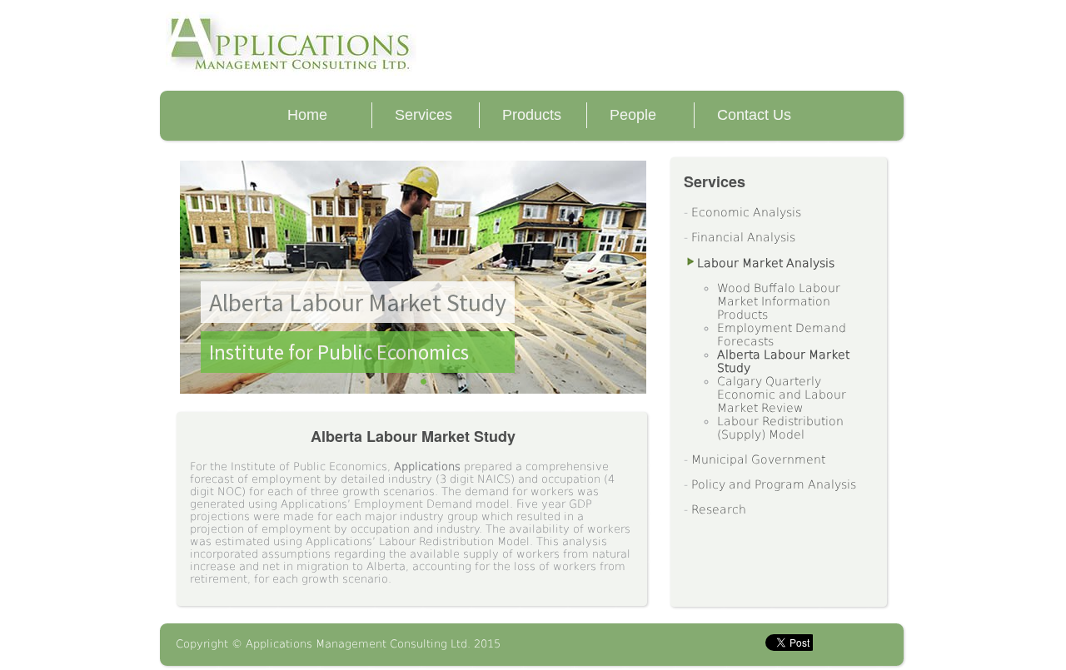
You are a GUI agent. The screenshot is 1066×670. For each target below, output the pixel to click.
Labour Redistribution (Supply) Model (780, 427)
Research (718, 509)
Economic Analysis (746, 212)
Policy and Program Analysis (773, 484)
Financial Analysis (743, 237)
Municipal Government (758, 459)
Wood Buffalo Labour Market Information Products (778, 301)
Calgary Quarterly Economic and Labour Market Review (781, 394)
